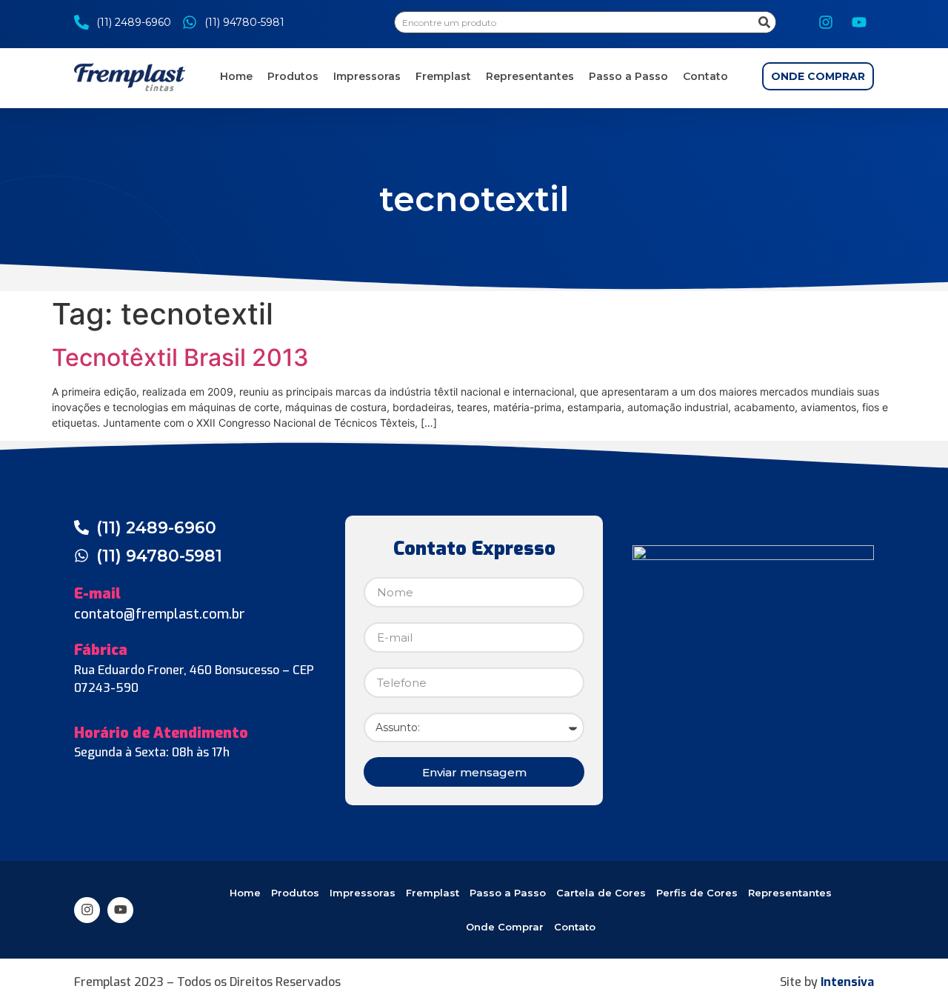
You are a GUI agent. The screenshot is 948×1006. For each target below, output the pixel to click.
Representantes (530, 76)
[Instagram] (826, 22)
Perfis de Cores (697, 893)
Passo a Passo (628, 76)
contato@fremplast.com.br (159, 614)
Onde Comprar (505, 927)
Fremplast (443, 76)
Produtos (292, 76)
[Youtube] (859, 22)
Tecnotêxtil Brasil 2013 (180, 357)
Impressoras (367, 76)
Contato (705, 76)
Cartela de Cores (601, 893)
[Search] (764, 22)
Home (236, 76)
